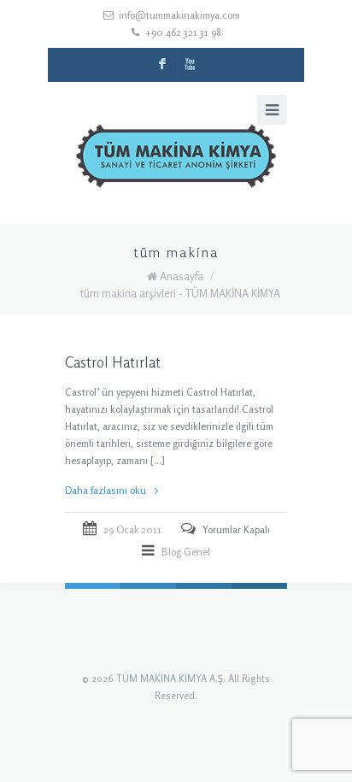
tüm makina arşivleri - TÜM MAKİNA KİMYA (180, 293)
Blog (171, 551)
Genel (197, 551)
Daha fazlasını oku (105, 490)
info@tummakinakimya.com (179, 15)
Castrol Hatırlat (113, 362)
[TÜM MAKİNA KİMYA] (176, 159)
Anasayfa (181, 276)
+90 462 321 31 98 (182, 32)
